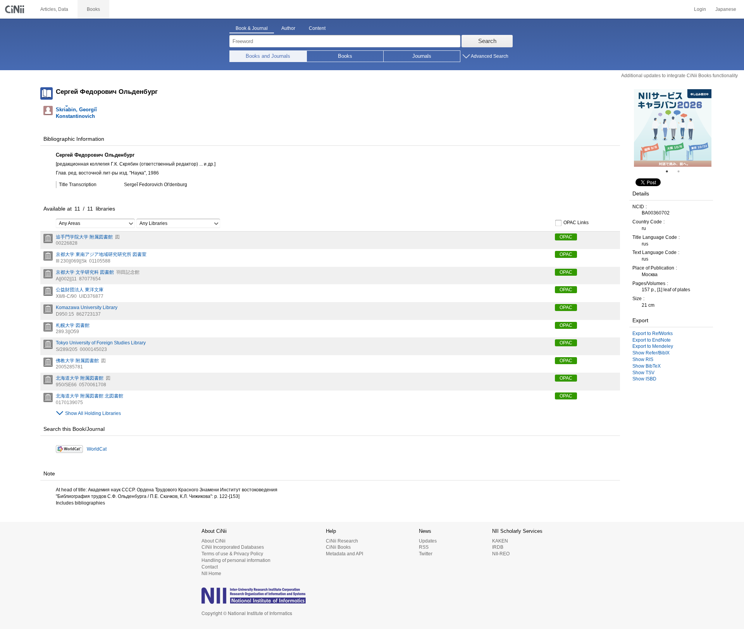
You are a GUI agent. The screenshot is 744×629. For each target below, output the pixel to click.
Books (345, 56)
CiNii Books (338, 547)
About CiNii (214, 541)
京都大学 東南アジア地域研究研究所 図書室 (101, 254)
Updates (428, 541)
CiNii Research (342, 541)
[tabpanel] (673, 128)
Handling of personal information (236, 560)
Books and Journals (268, 56)
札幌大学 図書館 (73, 325)
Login (700, 9)
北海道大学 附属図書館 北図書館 (89, 396)
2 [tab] (681, 171)
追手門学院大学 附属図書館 (84, 237)
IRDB (497, 547)
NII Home (211, 573)
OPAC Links (576, 222)
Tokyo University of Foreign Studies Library (101, 343)
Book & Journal (252, 28)
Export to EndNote (651, 340)
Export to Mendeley (652, 346)
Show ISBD (644, 379)
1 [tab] (670, 171)
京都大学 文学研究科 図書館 (85, 272)
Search (487, 41)
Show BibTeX (646, 366)
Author (288, 28)
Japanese (725, 9)
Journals (421, 56)
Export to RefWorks (652, 333)
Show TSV (643, 372)
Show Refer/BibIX (651, 353)
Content (317, 28)
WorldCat (97, 449)
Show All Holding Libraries (93, 413)
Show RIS (642, 359)
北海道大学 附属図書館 (79, 378)
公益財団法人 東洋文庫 (79, 289)
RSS (424, 547)
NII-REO (501, 553)
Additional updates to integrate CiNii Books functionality (679, 75)
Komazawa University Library (86, 307)
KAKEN (500, 541)
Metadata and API (344, 553)
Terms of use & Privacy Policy (232, 553)
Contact (210, 567)
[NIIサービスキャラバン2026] (672, 128)
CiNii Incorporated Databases (233, 547)
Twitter (425, 553)
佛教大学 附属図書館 (77, 360)
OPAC (566, 237)
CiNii (15, 9)
